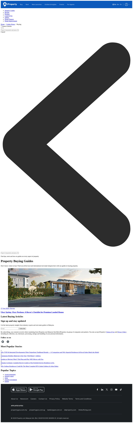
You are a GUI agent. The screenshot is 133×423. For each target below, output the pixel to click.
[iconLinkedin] (8, 342)
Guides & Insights (50, 4)
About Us (14, 399)
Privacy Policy (122, 332)
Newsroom (24, 399)
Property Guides (10, 10)
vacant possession (10, 374)
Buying (7, 12)
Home (3, 24)
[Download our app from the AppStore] (19, 389)
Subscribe (22, 328)
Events (61, 4)
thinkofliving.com (84, 410)
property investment (11, 380)
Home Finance (9, 19)
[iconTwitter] (3, 342)
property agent (9, 376)
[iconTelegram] (6, 342)
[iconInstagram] (4, 342)
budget (7, 381)
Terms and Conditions (83, 399)
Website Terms (67, 399)
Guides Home (10, 24)
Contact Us (43, 399)
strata (6, 378)
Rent (27, 4)
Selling (7, 17)
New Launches (37, 4)
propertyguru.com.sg (37, 410)
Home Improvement (11, 21)
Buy (21, 4)
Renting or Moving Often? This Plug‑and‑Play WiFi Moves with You (22, 359)
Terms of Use (110, 332)
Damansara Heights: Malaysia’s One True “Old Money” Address (21, 356)
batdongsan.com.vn (54, 410)
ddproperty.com (70, 410)
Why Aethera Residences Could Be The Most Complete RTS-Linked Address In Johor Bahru (29, 366)
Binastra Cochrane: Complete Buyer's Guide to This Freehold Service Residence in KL (27, 363)
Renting (7, 14)
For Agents (70, 4)
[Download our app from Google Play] (36, 389)
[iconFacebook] (1, 342)
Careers (33, 399)
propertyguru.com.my (19, 410)
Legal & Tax (8, 16)
